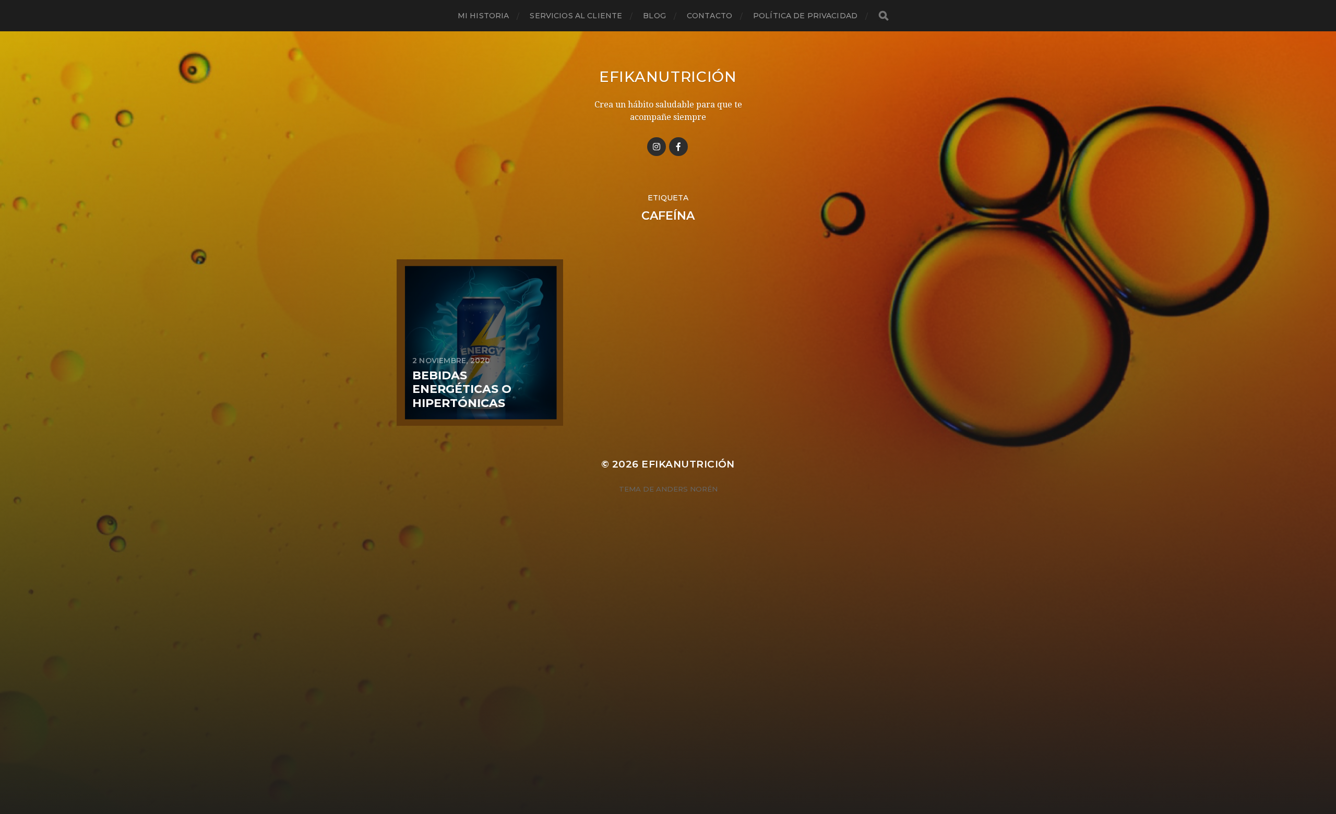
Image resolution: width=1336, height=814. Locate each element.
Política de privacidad (805, 15)
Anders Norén (687, 489)
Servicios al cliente (576, 15)
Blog (654, 15)
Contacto (709, 15)
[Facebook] (678, 146)
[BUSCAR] (883, 16)
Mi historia (483, 15)
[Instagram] (656, 146)
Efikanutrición (668, 77)
